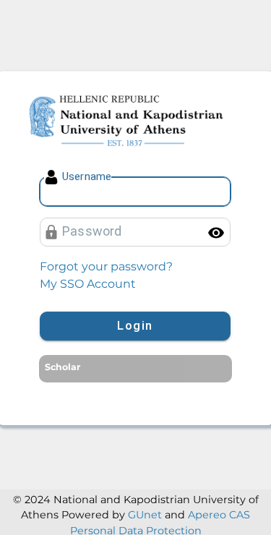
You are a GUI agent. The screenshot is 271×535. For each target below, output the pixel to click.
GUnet (145, 514)
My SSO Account (88, 284)
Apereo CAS (219, 514)
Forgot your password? (106, 266)
